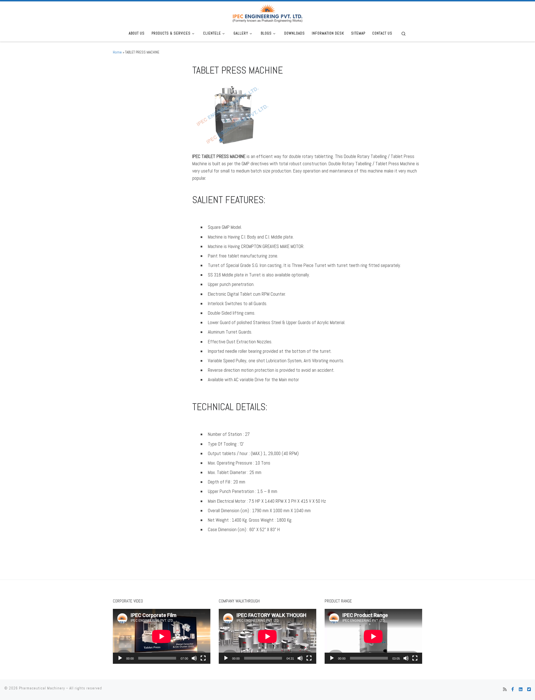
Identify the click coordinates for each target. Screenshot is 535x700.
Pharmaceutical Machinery (42, 688)
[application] (161, 636)
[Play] (120, 658)
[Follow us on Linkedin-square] (520, 689)
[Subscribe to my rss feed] (505, 689)
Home (117, 52)
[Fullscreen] (203, 658)
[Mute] (194, 658)
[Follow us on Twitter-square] (529, 689)
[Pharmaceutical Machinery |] (267, 12)
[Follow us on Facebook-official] (512, 689)
